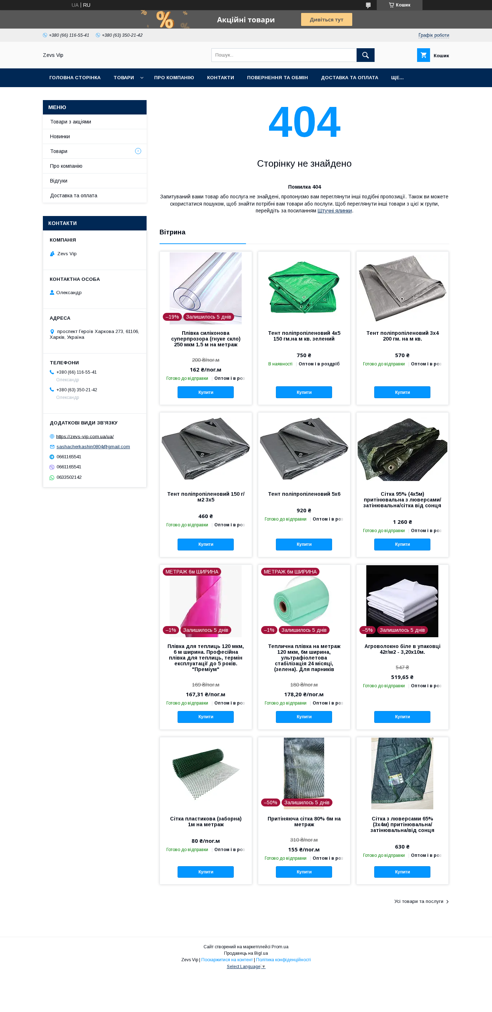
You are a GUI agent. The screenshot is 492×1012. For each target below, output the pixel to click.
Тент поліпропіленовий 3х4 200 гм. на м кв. (402, 336)
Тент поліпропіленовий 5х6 (304, 494)
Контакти (220, 77)
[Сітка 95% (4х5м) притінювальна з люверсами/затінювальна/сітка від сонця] (402, 449)
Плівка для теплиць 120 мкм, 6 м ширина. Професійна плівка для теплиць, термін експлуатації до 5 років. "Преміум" (205, 657)
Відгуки (58, 181)
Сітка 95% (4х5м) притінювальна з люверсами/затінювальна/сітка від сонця (402, 499)
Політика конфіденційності (283, 959)
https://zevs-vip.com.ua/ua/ (85, 436)
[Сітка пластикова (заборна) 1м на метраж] (206, 773)
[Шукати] (366, 55)
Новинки (60, 136)
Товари (123, 77)
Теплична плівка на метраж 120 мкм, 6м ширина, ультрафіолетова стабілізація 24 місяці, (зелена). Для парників (304, 657)
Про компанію (174, 77)
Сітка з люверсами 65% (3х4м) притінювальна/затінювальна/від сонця (402, 824)
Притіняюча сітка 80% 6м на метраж (304, 821)
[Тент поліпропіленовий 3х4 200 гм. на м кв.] (402, 288)
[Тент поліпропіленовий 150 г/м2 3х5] (206, 449)
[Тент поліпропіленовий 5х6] (304, 449)
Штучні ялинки (335, 210)
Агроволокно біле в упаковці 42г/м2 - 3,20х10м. (402, 649)
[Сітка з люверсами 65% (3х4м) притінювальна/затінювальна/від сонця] (402, 773)
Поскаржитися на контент (227, 959)
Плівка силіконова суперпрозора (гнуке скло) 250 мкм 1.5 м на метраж (206, 338)
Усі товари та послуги (418, 901)
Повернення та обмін (277, 77)
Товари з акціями (70, 122)
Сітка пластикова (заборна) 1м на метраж (206, 821)
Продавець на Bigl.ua (246, 953)
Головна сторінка (74, 77)
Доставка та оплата (349, 77)
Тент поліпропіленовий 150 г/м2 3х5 (206, 497)
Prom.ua (280, 946)
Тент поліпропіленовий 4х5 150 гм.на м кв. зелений (304, 336)
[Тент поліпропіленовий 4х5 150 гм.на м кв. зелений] (304, 288)
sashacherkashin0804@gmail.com (93, 446)
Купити (205, 392)
